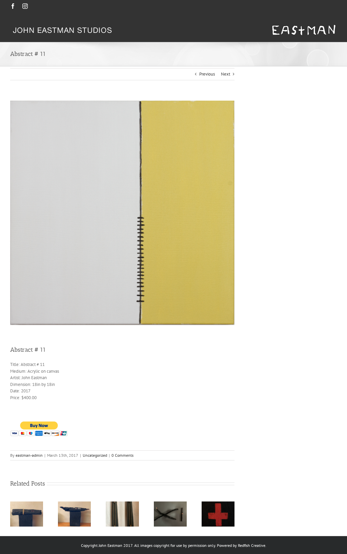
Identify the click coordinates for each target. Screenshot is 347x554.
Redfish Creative (251, 545)
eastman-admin (29, 455)
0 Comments (122, 455)
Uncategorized (95, 455)
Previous (207, 74)
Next (225, 74)
